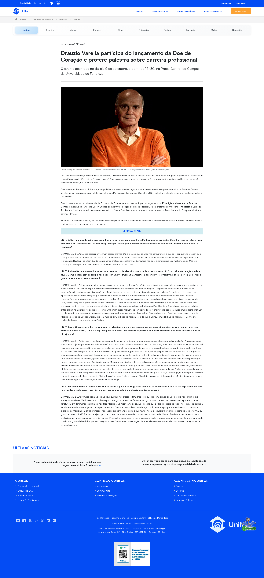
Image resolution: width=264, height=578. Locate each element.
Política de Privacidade (157, 517)
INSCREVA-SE (240, 11)
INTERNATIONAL (226, 3)
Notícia (77, 19)
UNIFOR (22, 19)
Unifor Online (240, 3)
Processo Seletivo (184, 500)
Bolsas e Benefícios (186, 11)
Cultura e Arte (103, 490)
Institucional (102, 486)
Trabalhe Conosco (120, 517)
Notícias (63, 19)
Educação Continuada (28, 500)
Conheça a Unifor (160, 11)
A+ (45, 3)
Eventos (180, 490)
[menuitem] (26, 30)
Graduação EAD (25, 490)
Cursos (139, 11)
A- (35, 3)
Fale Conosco (102, 517)
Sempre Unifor (138, 517)
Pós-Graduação (25, 495)
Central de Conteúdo (43, 19)
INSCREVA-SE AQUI (132, 231)
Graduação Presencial (28, 486)
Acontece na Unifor (213, 11)
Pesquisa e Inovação (107, 495)
